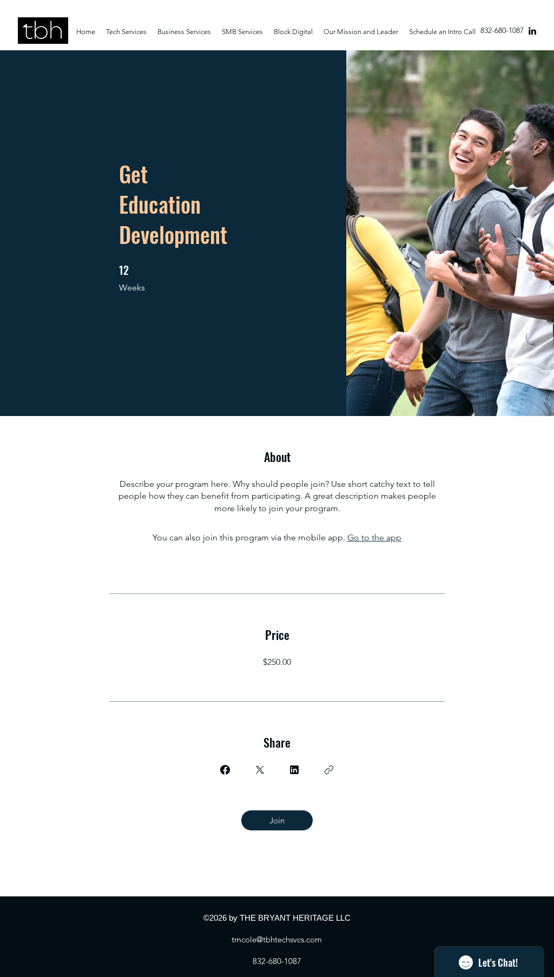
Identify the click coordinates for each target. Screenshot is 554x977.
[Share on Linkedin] (294, 769)
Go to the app (374, 537)
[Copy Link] (328, 769)
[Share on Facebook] (225, 769)
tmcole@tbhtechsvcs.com (277, 939)
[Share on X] (259, 769)
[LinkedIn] (532, 30)
